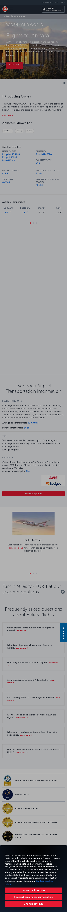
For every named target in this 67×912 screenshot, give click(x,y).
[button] (33, 904)
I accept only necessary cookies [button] (33, 896)
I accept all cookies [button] (33, 890)
